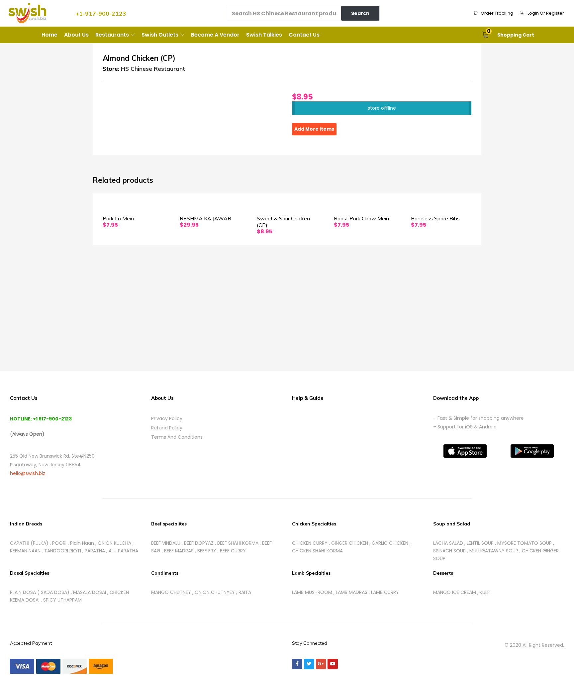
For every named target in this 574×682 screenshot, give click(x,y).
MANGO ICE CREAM (454, 592)
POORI (59, 543)
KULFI (485, 592)
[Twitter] (309, 664)
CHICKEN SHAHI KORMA (317, 550)
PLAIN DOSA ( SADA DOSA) (39, 592)
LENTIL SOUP (480, 543)
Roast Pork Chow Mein (361, 218)
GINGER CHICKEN (349, 543)
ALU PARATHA (123, 550)
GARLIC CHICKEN (390, 543)
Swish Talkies (264, 35)
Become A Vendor (215, 35)
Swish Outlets (161, 35)
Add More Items (314, 129)
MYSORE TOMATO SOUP (524, 543)
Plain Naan (82, 543)
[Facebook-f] (297, 664)
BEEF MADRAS (179, 550)
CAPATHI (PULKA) (29, 543)
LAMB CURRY (385, 592)
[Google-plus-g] (321, 664)
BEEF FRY (206, 550)
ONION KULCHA (114, 543)
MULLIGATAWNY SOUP (493, 550)
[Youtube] (333, 664)
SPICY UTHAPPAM (62, 600)
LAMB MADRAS (351, 592)
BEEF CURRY (233, 550)
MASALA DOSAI (89, 592)
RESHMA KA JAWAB (205, 218)
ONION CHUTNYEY (215, 592)
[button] (493, 13)
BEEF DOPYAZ (199, 543)
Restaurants (112, 35)
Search (360, 13)
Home (49, 35)
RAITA (245, 592)
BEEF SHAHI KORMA (237, 543)
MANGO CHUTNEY (171, 592)
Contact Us (304, 35)
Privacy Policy (166, 418)
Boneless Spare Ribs (435, 218)
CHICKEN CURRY (310, 543)
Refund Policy (166, 427)
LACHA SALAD (448, 543)
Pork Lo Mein (118, 218)
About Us (76, 35)
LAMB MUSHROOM (312, 592)
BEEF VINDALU (165, 543)
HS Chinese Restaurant (153, 68)
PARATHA (95, 550)
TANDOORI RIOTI (62, 550)
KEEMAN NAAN (25, 550)
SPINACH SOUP (449, 550)
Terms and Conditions (177, 437)
